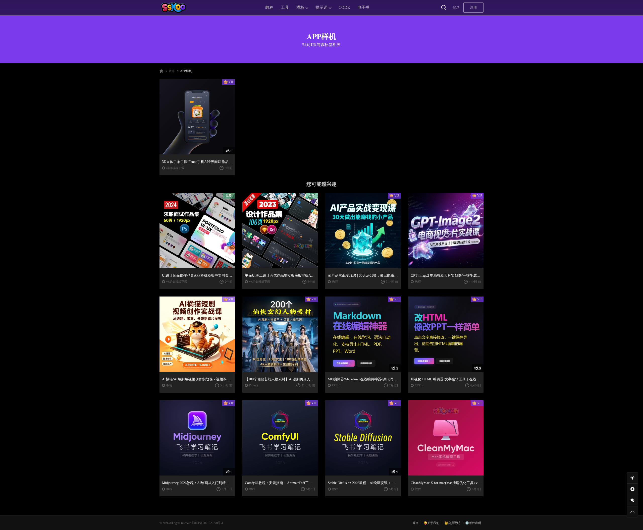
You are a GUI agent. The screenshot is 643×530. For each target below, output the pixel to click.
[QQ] (632, 489)
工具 (285, 7)
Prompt (253, 385)
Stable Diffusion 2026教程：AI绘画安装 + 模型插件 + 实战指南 (363, 483)
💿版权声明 (473, 523)
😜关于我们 (431, 523)
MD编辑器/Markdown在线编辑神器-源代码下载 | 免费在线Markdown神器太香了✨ (363, 379)
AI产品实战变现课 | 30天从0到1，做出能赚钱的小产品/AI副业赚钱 (363, 275)
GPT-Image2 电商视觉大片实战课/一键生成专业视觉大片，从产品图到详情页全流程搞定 (446, 275)
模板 (300, 7)
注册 (473, 7)
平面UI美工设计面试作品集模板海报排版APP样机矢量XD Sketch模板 (280, 275)
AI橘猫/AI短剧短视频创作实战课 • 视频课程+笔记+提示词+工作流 (197, 379)
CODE (344, 7)
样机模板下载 (175, 168)
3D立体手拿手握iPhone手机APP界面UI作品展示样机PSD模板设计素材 (197, 162)
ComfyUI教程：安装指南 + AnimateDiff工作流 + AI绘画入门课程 (280, 483)
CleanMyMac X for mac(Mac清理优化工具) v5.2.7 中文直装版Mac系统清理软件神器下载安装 (446, 483)
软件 (418, 489)
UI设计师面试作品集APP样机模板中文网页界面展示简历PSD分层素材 (197, 275)
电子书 (363, 7)
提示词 (321, 7)
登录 (456, 7)
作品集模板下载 (176, 281)
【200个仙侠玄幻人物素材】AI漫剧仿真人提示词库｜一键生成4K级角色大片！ (280, 379)
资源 (172, 71)
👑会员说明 (452, 523)
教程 (269, 7)
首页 (415, 523)
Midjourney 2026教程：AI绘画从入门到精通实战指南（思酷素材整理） (197, 483)
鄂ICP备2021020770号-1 (207, 523)
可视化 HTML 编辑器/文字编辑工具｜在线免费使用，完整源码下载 (446, 379)
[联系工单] (632, 500)
